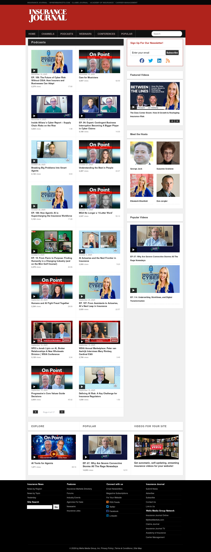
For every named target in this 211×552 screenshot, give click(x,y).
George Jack (136, 168)
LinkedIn (113, 515)
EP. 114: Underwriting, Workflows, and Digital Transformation (151, 299)
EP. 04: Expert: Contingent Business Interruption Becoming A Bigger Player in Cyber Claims (99, 125)
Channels (48, 33)
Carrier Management (126, 2)
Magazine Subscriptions (117, 493)
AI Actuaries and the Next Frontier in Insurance (97, 259)
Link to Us (150, 506)
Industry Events (73, 497)
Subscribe (150, 497)
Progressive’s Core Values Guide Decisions (48, 395)
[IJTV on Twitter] (150, 60)
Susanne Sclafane (165, 168)
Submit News (152, 488)
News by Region (34, 488)
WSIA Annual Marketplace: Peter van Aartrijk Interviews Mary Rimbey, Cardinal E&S (97, 351)
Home (32, 33)
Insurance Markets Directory (79, 488)
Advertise (150, 493)
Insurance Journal (37, 2)
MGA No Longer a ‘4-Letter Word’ (96, 212)
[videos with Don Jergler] (168, 186)
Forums (70, 493)
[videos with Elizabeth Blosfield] (141, 186)
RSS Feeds (114, 502)
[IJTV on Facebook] (141, 60)
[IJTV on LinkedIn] (159, 60)
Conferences (106, 33)
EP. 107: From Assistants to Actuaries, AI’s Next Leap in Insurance (98, 304)
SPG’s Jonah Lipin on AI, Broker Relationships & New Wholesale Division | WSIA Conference (48, 351)
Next (62, 411)
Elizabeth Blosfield (139, 200)
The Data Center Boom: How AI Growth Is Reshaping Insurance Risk (154, 114)
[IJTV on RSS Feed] (167, 60)
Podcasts (66, 33)
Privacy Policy (107, 548)
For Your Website (114, 497)
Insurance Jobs (73, 510)
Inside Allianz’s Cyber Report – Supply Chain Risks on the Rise (51, 124)
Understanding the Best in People (96, 167)
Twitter (112, 506)
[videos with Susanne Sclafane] (168, 154)
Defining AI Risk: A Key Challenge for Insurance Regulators (98, 395)
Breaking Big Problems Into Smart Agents (48, 169)
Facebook (113, 511)
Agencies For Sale (75, 501)
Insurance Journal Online (157, 515)
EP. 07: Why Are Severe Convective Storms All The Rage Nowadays (154, 258)
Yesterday (31, 497)
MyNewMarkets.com (59, 2)
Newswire (71, 506)
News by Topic (33, 493)
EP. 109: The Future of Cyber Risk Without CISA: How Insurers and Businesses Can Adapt (48, 80)
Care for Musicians (88, 77)
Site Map (138, 548)
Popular (126, 33)
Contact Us (151, 501)
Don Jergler (162, 200)
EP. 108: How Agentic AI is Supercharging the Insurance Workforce (51, 214)
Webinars (85, 33)
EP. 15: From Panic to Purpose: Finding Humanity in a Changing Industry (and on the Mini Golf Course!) (51, 260)
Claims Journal (80, 2)
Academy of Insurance (102, 2)
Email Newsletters (114, 488)
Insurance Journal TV (155, 528)
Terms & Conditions (123, 548)
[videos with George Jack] (141, 154)
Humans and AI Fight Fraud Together (50, 303)
